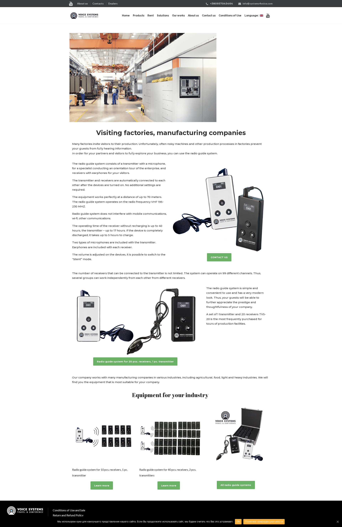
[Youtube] (71, 3)
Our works (178, 15)
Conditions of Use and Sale (69, 510)
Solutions (163, 15)
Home (126, 15)
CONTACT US (219, 257)
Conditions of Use (230, 15)
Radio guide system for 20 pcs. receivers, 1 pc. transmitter (135, 361)
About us (82, 3)
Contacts (98, 3)
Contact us (209, 15)
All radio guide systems (236, 485)
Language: (252, 15)
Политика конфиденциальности (264, 521)
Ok (238, 521)
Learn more (101, 485)
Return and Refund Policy (68, 515)
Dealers (113, 3)
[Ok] (337, 521)
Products (138, 15)
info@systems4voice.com (258, 3)
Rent (150, 15)
